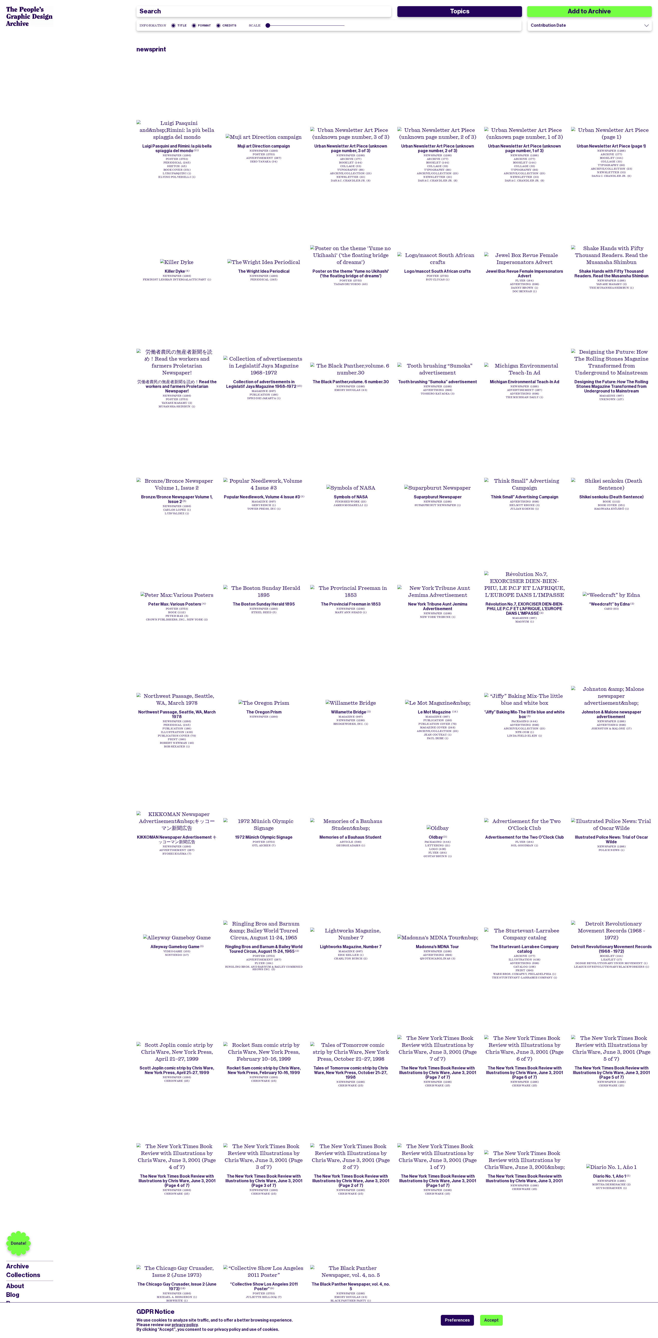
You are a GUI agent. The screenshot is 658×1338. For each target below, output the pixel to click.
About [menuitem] (15, 1286)
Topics (459, 11)
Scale (255, 25)
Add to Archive (589, 11)
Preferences (457, 1320)
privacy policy (185, 1324)
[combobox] (263, 11)
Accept (491, 1320)
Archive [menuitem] (17, 1266)
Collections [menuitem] (23, 1275)
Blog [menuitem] (12, 1294)
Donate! (18, 1243)
